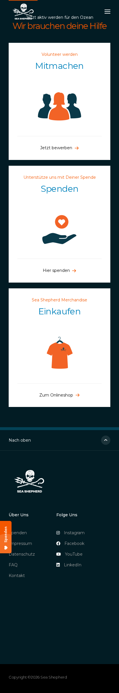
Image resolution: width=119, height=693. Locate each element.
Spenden (18, 532)
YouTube (74, 554)
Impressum (20, 543)
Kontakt (17, 575)
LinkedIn (72, 564)
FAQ (13, 564)
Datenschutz (22, 554)
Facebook (74, 543)
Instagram (74, 532)
